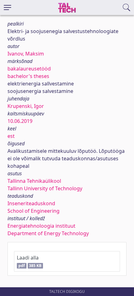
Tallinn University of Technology (44, 188)
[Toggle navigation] (7, 7)
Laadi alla (29, 261)
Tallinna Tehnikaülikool (34, 180)
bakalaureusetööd (29, 68)
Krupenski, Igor (25, 106)
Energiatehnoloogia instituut (41, 225)
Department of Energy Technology (48, 233)
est (11, 136)
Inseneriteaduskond (31, 203)
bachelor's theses (28, 76)
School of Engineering (33, 210)
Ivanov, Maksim (25, 53)
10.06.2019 (19, 121)
